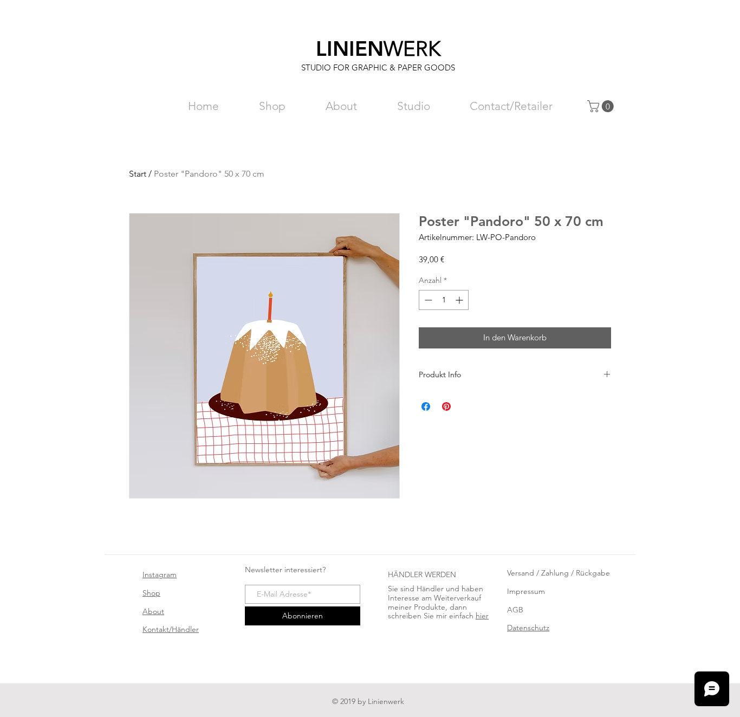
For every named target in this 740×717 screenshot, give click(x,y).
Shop (151, 593)
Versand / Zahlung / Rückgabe (558, 573)
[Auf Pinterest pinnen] (446, 406)
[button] (601, 106)
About (153, 611)
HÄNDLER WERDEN (422, 574)
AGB (515, 610)
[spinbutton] (443, 299)
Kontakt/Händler (170, 629)
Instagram (159, 574)
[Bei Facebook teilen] (425, 406)
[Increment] (460, 299)
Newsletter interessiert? (285, 569)
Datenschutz (528, 627)
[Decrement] (427, 299)
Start (137, 174)
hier (482, 616)
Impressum (526, 591)
